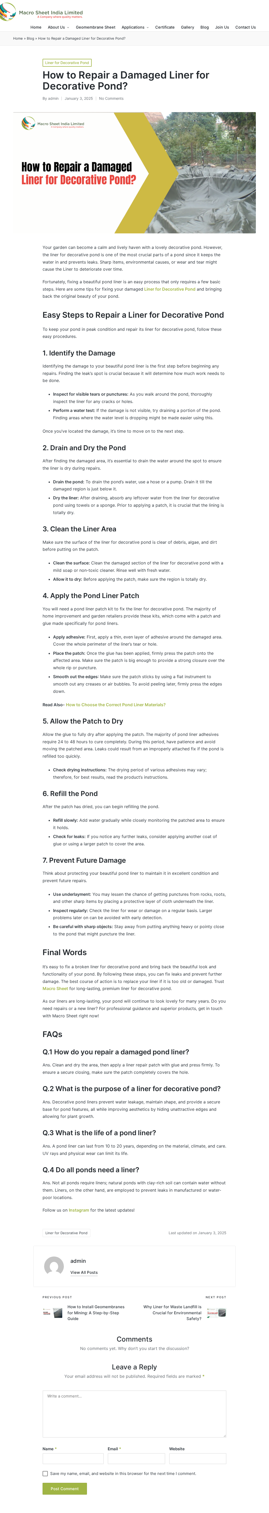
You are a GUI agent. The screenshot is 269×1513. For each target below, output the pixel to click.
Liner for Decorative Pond (67, 62)
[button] (84, 1272)
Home (18, 38)
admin (78, 1261)
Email (114, 1448)
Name (50, 1448)
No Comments (111, 98)
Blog (30, 38)
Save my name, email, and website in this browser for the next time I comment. (123, 1473)
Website (177, 1448)
